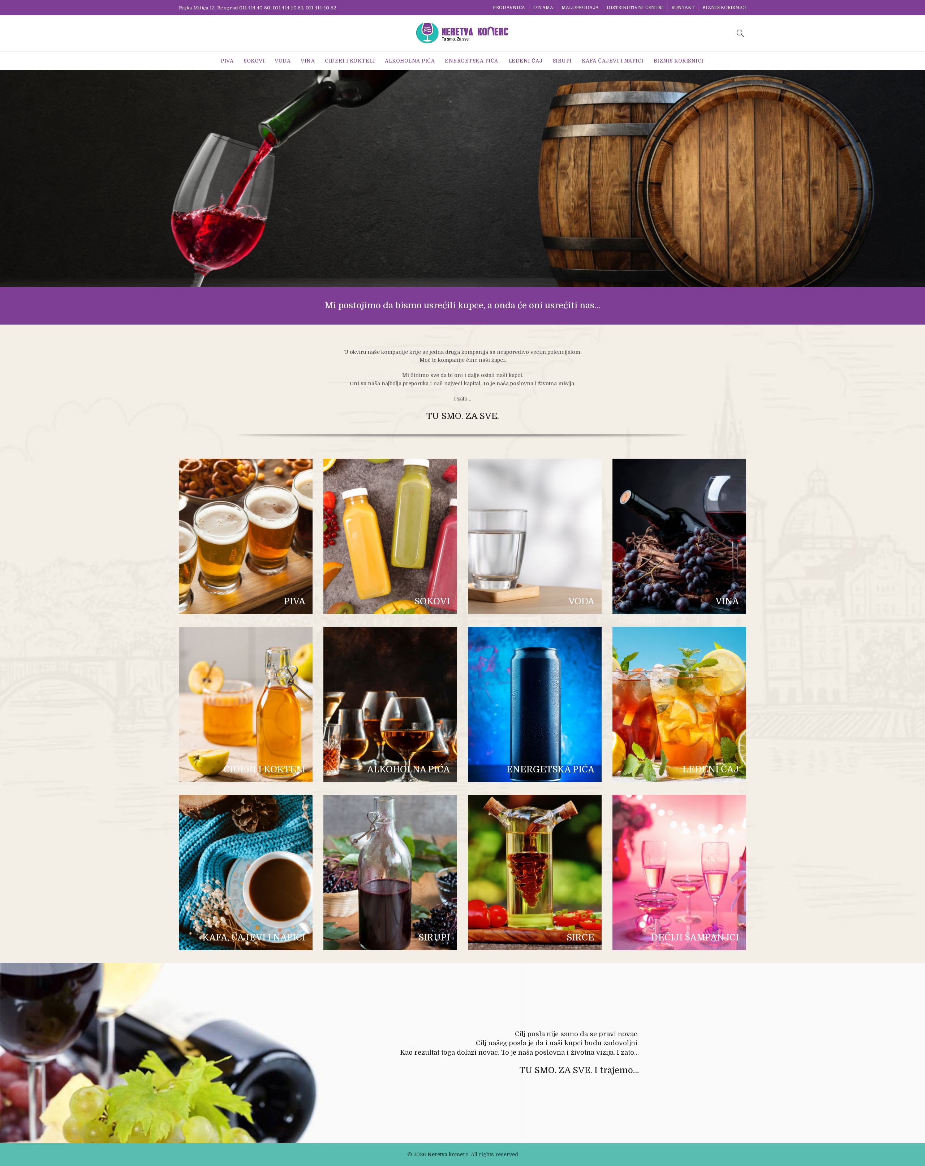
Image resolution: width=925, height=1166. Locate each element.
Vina (308, 61)
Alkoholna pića (410, 61)
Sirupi (562, 61)
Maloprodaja (580, 7)
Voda (283, 61)
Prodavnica (509, 7)
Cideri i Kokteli (350, 61)
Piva (227, 61)
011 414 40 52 (321, 7)
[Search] (740, 33)
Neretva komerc (447, 1154)
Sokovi (254, 61)
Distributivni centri (635, 7)
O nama (543, 7)
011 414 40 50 (255, 7)
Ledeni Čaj (525, 61)
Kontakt (682, 7)
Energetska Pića (471, 61)
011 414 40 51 (288, 7)
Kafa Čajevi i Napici (613, 61)
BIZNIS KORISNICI (724, 7)
